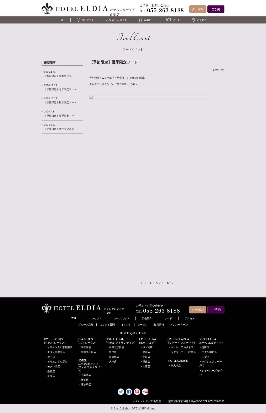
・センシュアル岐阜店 (180, 347)
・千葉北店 (85, 375)
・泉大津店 (174, 365)
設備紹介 (149, 19)
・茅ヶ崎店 (85, 384)
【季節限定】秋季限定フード (60, 102)
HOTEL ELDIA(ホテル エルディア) (210, 341)
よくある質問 (107, 324)
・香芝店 (145, 361)
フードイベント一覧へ (158, 283)
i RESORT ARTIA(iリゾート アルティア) (181, 341)
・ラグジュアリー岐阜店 (182, 352)
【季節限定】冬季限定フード (60, 89)
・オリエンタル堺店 (56, 361)
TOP (61, 19)
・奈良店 (50, 371)
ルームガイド (119, 19)
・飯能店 (84, 379)
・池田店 (145, 356)
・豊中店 (50, 356)
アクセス (202, 19)
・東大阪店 (113, 356)
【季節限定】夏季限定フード (60, 115)
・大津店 (50, 376)
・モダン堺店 (52, 366)
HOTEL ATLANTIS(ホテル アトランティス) (120, 341)
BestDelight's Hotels (133, 333)
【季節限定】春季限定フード (60, 76)
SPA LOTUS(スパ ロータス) (87, 341)
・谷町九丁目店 (87, 352)
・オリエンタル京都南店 (58, 347)
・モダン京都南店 (55, 352)
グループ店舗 (85, 324)
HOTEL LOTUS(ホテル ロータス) (54, 341)
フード (176, 19)
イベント (126, 324)
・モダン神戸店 (208, 352)
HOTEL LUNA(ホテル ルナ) (147, 341)
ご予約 (216, 9)
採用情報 (159, 324)
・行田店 (204, 347)
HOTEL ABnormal (178, 360)
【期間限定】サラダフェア (59, 128)
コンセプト (87, 19)
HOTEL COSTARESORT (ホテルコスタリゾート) (90, 365)
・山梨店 (204, 356)
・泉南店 (145, 352)
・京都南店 (85, 347)
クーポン (198, 9)
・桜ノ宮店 (146, 347)
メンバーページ (179, 324)
